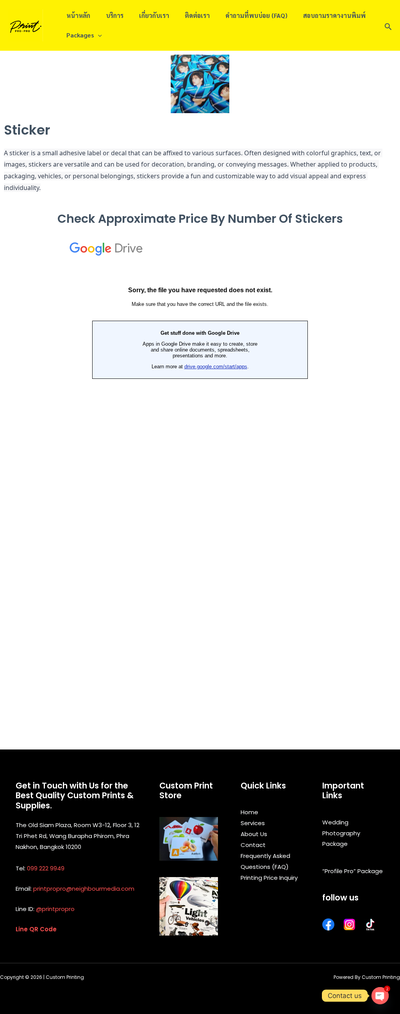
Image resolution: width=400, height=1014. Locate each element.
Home (249, 812)
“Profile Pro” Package (352, 871)
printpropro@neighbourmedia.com (83, 888)
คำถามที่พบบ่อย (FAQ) (256, 15)
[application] (98, 35)
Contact (253, 845)
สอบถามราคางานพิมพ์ (334, 15)
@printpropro (55, 909)
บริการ (114, 15)
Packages (80, 35)
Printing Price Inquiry (269, 878)
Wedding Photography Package (341, 833)
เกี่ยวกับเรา (154, 15)
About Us (254, 834)
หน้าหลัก (78, 15)
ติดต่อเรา (197, 15)
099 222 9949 (45, 868)
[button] (388, 25)
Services (253, 823)
